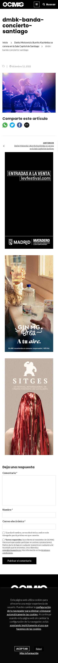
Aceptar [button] (22, 648)
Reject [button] (39, 649)
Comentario (9, 472)
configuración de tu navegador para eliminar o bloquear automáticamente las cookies (29, 611)
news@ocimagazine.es (11, 550)
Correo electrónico (13, 521)
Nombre (7, 509)
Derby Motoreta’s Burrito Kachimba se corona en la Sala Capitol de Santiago (34, 147)
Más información (29, 653)
